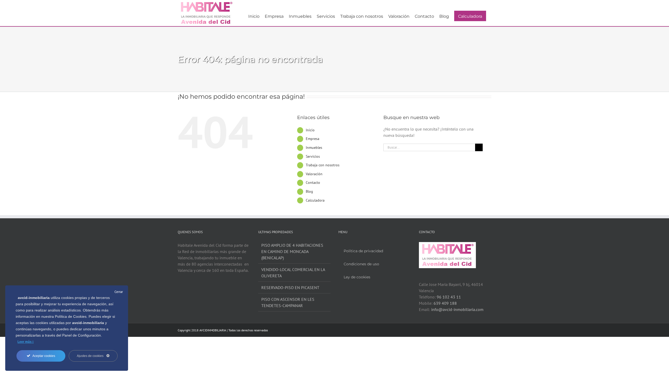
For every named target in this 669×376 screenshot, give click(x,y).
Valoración (314, 174)
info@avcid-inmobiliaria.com (457, 309)
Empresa (312, 138)
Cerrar (118, 292)
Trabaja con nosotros (322, 165)
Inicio (310, 130)
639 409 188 (445, 303)
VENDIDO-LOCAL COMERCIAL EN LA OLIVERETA (293, 272)
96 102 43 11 (449, 296)
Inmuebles (314, 147)
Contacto (313, 182)
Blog (309, 191)
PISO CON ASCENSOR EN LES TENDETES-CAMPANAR (287, 302)
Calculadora (315, 200)
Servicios (313, 156)
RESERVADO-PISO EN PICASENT (290, 287)
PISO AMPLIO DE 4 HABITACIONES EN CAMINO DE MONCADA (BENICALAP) (292, 251)
